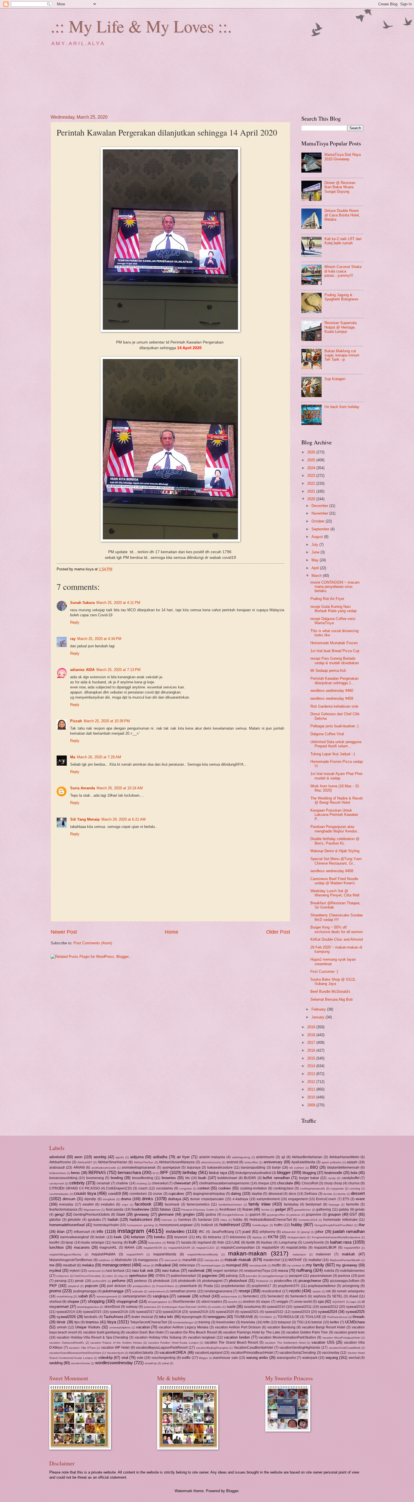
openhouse (138, 1275)
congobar (185, 1188)
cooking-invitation (253, 1188)
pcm (361, 1275)
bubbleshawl (227, 1178)
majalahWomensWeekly (202, 1254)
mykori (75, 1270)
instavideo (175, 1231)
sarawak (184, 1296)
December (320, 506)
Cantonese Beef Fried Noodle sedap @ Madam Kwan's (334, 881)
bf (154, 1173)
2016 (311, 1050)
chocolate (285, 1183)
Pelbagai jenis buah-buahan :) (334, 726)
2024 (311, 468)
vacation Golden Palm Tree (307, 1332)
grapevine (313, 1214)
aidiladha (160, 1157)
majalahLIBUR (325, 1247)
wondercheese (80, 1363)
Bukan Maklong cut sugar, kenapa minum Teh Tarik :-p (341, 355)
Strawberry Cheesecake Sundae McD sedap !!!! (336, 917)
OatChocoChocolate (87, 1275)
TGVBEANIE (243, 1317)
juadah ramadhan (349, 1231)
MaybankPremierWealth (345, 1260)
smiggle (282, 1301)
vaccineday (330, 1352)
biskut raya (218, 1173)
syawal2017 (145, 1311)
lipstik (250, 1242)
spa (321, 1301)
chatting (141, 1183)
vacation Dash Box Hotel (144, 1332)
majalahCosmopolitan (238, 1247)
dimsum (69, 1199)
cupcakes (176, 1193)
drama (126, 1199)
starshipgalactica (88, 1306)
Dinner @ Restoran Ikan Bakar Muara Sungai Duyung (339, 187)
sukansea (150, 1306)
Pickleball (262, 1280)
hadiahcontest (141, 1219)
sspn (353, 1301)
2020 (311, 499)
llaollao (266, 1242)
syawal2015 (92, 1311)
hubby (296, 1224)
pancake (251, 1275)
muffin (276, 1265)
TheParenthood (337, 1317)
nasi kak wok (142, 1270)
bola (354, 1173)
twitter (334, 1322)
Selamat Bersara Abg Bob (331, 999)
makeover (323, 1254)
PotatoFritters (165, 1286)
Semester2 (275, 1296)
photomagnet (212, 1280)
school (204, 1296)
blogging (309, 1173)
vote (140, 1357)
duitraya (174, 1199)
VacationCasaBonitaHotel (253, 1347)
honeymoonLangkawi (176, 1225)
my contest (294, 1265)
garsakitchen (302, 1209)
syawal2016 (119, 1311)
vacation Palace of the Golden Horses (116, 1342)
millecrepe (187, 1265)
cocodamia (164, 1188)
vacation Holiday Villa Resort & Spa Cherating (92, 1337)
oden (109, 1275)
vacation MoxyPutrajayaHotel (341, 1337)
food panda (114, 1209)
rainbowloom (156, 1291)
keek (118, 1237)
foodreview (140, 1209)
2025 (311, 460)
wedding (56, 1363)
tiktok (61, 1322)
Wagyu (203, 1357)
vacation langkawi (202, 1337)
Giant (120, 1214)
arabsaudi (57, 1167)
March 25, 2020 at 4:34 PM (99, 639)
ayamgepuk (171, 1167)
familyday (291, 1204)
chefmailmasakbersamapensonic (224, 1183)
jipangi (305, 1231)
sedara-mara (229, 1296)
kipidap (257, 1237)
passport (295, 1275)
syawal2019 (198, 1311)
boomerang (95, 1178)
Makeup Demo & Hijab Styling (334, 851)
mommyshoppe (211, 1265)
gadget (280, 1209)
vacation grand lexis (349, 1332)
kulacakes (154, 1242)
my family (315, 1264)
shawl (353, 1296)
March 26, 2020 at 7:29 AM (99, 757)
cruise (157, 1193)
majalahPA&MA (103, 1254)
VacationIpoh (115, 1352)
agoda (119, 1157)
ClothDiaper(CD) (119, 1188)
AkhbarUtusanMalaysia (177, 1162)
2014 (311, 1066)
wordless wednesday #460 (331, 690)
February (319, 1009)
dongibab (109, 1199)
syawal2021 (249, 1311)
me (51, 1265)
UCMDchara (355, 1322)
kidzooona (238, 1237)
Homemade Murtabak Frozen (334, 643)
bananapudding (253, 1167)
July (315, 544)
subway (132, 1306)
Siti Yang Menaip (85, 819)
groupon (334, 1214)
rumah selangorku (351, 1291)
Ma (72, 757)
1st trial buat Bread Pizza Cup (334, 651)
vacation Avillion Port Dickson (238, 1327)
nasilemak (196, 1270)
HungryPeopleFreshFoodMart (334, 1225)
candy (332, 1178)
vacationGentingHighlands (299, 1347)
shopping (96, 1301)
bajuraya (194, 1167)
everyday (66, 1204)
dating (236, 1193)
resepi (244, 1290)
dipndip (90, 1199)
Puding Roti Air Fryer (327, 599)
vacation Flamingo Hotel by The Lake (251, 1332)
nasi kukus (171, 1270)
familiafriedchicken (230, 1204)
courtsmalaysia (58, 1193)
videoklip (105, 1357)
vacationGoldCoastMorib (344, 1347)
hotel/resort (229, 1224)
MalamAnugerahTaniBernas (70, 1260)
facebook (143, 1204)
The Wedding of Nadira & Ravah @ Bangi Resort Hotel (336, 800)
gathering (323, 1209)
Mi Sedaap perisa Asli (328, 670)
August (317, 537)
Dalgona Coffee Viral (327, 734)
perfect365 (99, 1280)
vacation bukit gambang (101, 1332)
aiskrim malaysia (212, 1157)
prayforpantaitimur (322, 1286)
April (315, 568)
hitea (224, 1219)
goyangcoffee (276, 1214)
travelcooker (225, 1322)
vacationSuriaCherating (297, 1352)
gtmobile (74, 1219)
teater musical (142, 1317)
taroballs (90, 1317)
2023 (311, 475)
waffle (186, 1357)
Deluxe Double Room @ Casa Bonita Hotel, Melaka (342, 215)
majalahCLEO (205, 1247)
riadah (317, 1291)
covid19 (114, 1193)
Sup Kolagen (334, 379)
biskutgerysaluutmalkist (253, 1173)
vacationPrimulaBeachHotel (252, 1352)
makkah (348, 1254)
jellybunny (267, 1231)
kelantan (138, 1237)
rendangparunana (218, 1291)
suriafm (216, 1306)
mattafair (315, 1260)
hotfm (278, 1225)
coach (143, 1188)
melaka (88, 1265)
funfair (265, 1209)
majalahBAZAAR (179, 1247)
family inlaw (259, 1204)
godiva (211, 1214)
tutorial (316, 1322)
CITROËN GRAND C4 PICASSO (74, 1188)
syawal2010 (276, 1306)
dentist (327, 1193)
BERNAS (97, 1172)
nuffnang (304, 1270)
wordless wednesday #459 (331, 698)
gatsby (344, 1209)
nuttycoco (62, 1275)
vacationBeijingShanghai (212, 1347)
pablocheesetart (183, 1275)
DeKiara (310, 1193)
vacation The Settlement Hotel (285, 1342)
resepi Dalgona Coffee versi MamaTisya (332, 621)
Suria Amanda (82, 788)
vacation (143, 1327)
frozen (247, 1209)
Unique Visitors (87, 1327)
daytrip (257, 1193)
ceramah (103, 1183)
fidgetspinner (92, 1209)
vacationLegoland (208, 1352)
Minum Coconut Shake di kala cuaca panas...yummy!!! (343, 271)
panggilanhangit (273, 1275)
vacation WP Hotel (115, 1347)
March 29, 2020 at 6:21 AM (123, 819)
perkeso (140, 1280)
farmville (352, 1204)
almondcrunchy (211, 1162)
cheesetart (182, 1183)
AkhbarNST (84, 1162)
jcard (246, 1231)
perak (79, 1280)
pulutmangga (113, 1291)
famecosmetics (198, 1204)
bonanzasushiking (63, 1178)
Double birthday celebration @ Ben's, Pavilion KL (334, 841)
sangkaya (160, 1296)
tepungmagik (192, 1317)
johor (319, 1231)
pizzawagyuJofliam (344, 1280)
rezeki (295, 1290)
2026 (311, 452)
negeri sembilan (225, 1270)
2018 (311, 1035)
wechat (354, 1357)
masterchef (271, 1260)
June (315, 552)
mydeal (55, 1270)
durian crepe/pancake (207, 1199)
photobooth (187, 1280)
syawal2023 (300, 1311)
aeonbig (100, 1157)
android (232, 1162)
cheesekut (160, 1183)
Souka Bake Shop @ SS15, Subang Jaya (333, 981)
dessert (358, 1193)
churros (354, 1183)
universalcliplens (119, 1327)
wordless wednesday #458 (331, 871)
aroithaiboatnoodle (104, 1167)
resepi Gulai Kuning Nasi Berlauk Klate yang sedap (333, 608)
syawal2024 (327, 1312)
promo (55, 1290)
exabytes (108, 1204)
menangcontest (116, 1264)
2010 (311, 1097)
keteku (159, 1237)
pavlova (344, 1275)
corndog (355, 1188)
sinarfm (232, 1301)
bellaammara (57, 1173)
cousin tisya (85, 1193)
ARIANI (79, 1167)
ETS (346, 1199)
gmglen (189, 1214)
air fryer (183, 1157)
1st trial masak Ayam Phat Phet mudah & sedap (336, 776)
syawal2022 (274, 1311)
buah (202, 1178)
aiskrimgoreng (241, 1157)
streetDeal (112, 1306)
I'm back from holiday (341, 407)
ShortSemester (183, 1301)
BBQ (314, 1167)
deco (292, 1193)
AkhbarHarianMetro (344, 1157)
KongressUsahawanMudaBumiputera (336, 1237)
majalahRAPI (134, 1254)
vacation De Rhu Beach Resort (193, 1332)
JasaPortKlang (223, 1231)
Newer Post (64, 932)
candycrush (56, 1183)
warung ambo (257, 1357)
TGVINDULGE (288, 1317)
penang (60, 1280)
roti (328, 1291)
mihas (146, 1265)
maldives (104, 1260)
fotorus (165, 1209)
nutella (329, 1270)
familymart (313, 1204)
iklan (60, 1231)
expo (125, 1204)
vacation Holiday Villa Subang (158, 1337)
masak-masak (237, 1259)
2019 (311, 1027)
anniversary (273, 1162)
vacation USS (323, 1342)
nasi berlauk (115, 1270)
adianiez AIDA (82, 670)
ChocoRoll (310, 1183)
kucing (117, 1242)
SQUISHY (338, 1301)
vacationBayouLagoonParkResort (162, 1347)
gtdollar (55, 1219)
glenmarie (166, 1214)
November (320, 513)
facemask (172, 1204)
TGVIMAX (265, 1317)
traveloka (248, 1322)
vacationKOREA (172, 1352)
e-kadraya (240, 1199)
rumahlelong (65, 1296)
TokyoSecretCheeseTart (148, 1322)
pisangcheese (310, 1281)
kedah (100, 1237)
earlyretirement (268, 1199)
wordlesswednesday (114, 1362)
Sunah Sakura (82, 603)
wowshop (151, 1363)
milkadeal (163, 1265)
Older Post (278, 932)
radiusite (137, 1291)
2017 (311, 1042)
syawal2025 (355, 1312)
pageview (209, 1275)
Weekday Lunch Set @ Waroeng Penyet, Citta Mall (334, 893)
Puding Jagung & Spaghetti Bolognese (341, 297)
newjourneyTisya (257, 1270)
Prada (208, 1286)
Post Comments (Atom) (93, 943)
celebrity (77, 1182)
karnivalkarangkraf (74, 1237)
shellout (55, 1301)
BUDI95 (250, 1178)
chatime (122, 1183)
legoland (204, 1242)
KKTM (273, 1237)
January (318, 1017)
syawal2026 (66, 1317)
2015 (311, 1058)
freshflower (227, 1209)
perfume (118, 1281)
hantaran (205, 1219)
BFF (164, 1172)
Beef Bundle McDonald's (330, 991)
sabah (83, 1296)
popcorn (91, 1286)
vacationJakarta (141, 1352)
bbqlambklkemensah (343, 1167)
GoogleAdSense (233, 1214)
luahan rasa (341, 1242)
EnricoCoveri (326, 1199)
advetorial (57, 1157)
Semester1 (250, 1296)
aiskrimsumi (265, 1157)
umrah (62, 1327)
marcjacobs (211, 1260)
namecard (94, 1270)
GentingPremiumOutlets (91, 1214)
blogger (284, 1172)
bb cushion (297, 1167)
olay (121, 1275)
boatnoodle (333, 1173)
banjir (276, 1167)
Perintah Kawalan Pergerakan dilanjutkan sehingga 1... (334, 680)
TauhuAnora (113, 1317)
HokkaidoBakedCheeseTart (271, 1219)
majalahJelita (296, 1247)
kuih (132, 1242)
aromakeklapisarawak (138, 1167)
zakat (165, 1363)
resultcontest (271, 1291)
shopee (73, 1301)
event (360, 1199)
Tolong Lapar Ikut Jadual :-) (332, 754)
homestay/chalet (106, 1225)
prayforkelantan (233, 1286)
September (320, 529)
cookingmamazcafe (312, 1188)
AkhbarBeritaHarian (307, 1157)
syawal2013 (355, 1306)
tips (77, 1322)
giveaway (141, 1214)
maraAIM (189, 1260)
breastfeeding (142, 1178)
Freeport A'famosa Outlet (197, 1209)
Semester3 (298, 1296)
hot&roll (207, 1225)
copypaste (337, 1188)
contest (203, 1188)
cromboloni (138, 1193)
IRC (202, 1231)
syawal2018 (172, 1311)
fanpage (334, 1204)
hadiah (113, 1219)
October (318, 521)
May (315, 560)
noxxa (283, 1270)
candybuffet (350, 1178)
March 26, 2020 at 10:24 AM (120, 788)
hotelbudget (260, 1225)
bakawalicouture (220, 1167)
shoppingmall (127, 1301)
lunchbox (56, 1247)
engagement (298, 1199)
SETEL (337, 1296)
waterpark (309, 1357)
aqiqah (352, 1162)
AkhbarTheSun (143, 1162)
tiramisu (92, 1322)
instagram (130, 1231)
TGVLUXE (313, 1317)
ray (72, 639)
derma (341, 1193)
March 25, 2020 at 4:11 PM (118, 603)
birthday (189, 1172)
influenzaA (82, 1231)
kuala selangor (92, 1242)
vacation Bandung (281, 1327)
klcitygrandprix (297, 1237)
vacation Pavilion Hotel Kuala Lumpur (173, 1342)
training (204, 1322)
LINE (236, 1242)
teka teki (166, 1317)
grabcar (295, 1214)
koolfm (54, 1242)
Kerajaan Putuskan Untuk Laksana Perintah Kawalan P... (334, 814)
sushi (231, 1306)
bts (187, 1178)
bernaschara (129, 1172)
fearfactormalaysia (63, 1209)
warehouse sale (225, 1357)
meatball (69, 1265)
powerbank (188, 1286)
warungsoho (286, 1357)
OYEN (160, 1275)
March (317, 575)
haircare (167, 1219)
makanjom (299, 1254)
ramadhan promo (183, 1291)
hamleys (184, 1219)
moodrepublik (258, 1265)
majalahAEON (153, 1247)
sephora (319, 1296)
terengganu (217, 1317)
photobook (161, 1280)
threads (359, 1317)
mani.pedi (170, 1260)
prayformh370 (288, 1286)
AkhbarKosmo (60, 1162)
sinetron (248, 1301)
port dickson (116, 1286)
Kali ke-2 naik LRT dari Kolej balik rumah (343, 241)
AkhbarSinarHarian (112, 1162)
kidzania (214, 1237)
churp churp (333, 1183)
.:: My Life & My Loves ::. (141, 26)
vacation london (237, 1337)
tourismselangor (183, 1322)
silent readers (211, 1301)
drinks (147, 1198)
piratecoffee (283, 1280)
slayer (265, 1301)
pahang (232, 1275)
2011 (311, 1089)
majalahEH (270, 1247)
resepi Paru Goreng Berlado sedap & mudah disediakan (334, 660)
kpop (69, 1242)
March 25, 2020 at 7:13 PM (118, 670)
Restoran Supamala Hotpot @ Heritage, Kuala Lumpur (340, 327)
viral (124, 1357)
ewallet (88, 1204)
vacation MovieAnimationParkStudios (287, 1337)
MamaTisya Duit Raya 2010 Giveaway (342, 156)
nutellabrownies (352, 1270)
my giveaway (346, 1265)
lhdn (220, 1242)
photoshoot (238, 1281)
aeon (78, 1157)
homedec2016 (308, 1219)
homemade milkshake (340, 1219)
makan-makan (247, 1253)
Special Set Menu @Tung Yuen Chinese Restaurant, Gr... (336, 861)
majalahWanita (164, 1254)
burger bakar (309, 1178)
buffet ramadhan (276, 1178)
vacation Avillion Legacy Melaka (183, 1327)
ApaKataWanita (303, 1162)
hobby (237, 1219)
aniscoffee (251, 1162)
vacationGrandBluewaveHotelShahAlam (75, 1352)
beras (75, 1173)
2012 (311, 1082)
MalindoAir (123, 1260)
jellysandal (288, 1231)
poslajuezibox (142, 1286)
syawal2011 (302, 1306)
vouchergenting (163, 1357)
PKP (53, 1286)
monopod (233, 1265)
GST (353, 1214)
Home (171, 932)
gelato (360, 1209)
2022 (311, 483)
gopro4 (255, 1214)
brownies (169, 1178)
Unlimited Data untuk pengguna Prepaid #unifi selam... (335, 744)
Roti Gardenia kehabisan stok (334, 706)
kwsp (171, 1242)
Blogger (232, 1491)
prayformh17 (261, 1286)
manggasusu (148, 1260)
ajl (283, 1157)
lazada (186, 1242)
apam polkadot (331, 1162)
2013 (311, 1074)
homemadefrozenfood (66, 1225)
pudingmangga (85, 1291)
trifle (266, 1322)
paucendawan (321, 1275)
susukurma (252, 1306)
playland (73, 1286)
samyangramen (134, 1296)
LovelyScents (313, 1242)
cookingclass (283, 1188)
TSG (300, 1322)
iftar (362, 1225)
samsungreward (107, 1296)
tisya (111, 1321)
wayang (332, 1357)
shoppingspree (157, 1301)
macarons (82, 1247)
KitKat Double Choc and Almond (336, 939)
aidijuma (137, 1157)
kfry (198, 1237)
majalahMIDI (352, 1247)
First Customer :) (324, 971)
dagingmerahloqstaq (209, 1193)
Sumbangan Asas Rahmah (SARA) (184, 1306)
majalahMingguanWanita (65, 1254)
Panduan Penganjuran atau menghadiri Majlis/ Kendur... (335, 829)
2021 (311, 491)
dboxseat (275, 1193)
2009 (311, 1105)
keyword (180, 1237)
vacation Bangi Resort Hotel (324, 1327)
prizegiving (350, 1286)
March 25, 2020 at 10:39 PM (107, 721)
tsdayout (284, 1322)
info (100, 1231)
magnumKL (108, 1247)
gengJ (59, 1214)
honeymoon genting (140, 1225)
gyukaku (94, 1219)
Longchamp (288, 1242)
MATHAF (295, 1260)
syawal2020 (225, 1311)
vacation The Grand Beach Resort (231, 1342)
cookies (224, 1188)
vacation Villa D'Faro (82, 1347)
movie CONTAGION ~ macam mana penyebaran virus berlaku (335, 586)
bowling (117, 1178)
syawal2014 (65, 1311)
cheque (263, 1183)
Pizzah (76, 721)
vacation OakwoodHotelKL (66, 1342)
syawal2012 (329, 1306)
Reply (74, 622)
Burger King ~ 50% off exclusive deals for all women (336, 929)
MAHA (129, 1247)
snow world (303, 1301)
